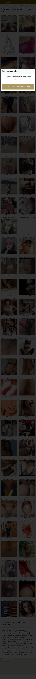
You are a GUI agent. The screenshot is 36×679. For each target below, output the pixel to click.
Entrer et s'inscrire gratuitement (18, 87)
